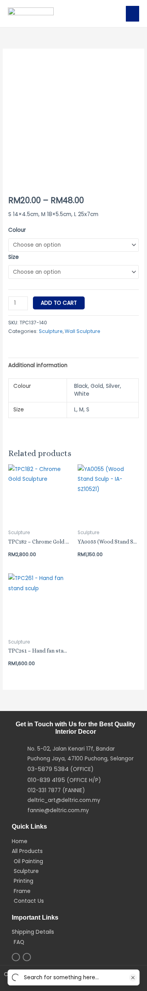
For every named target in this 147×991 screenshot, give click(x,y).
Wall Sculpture (82, 331)
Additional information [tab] (37, 365)
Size (13, 257)
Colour (17, 230)
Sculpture (51, 331)
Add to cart (59, 303)
